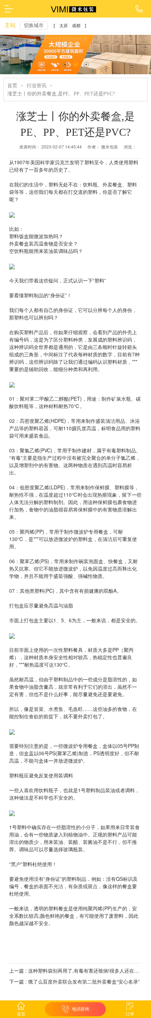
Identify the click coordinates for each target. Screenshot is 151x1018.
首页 (12, 85)
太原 (63, 25)
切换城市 (34, 25)
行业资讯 (36, 85)
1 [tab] (65, 64)
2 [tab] (75, 64)
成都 (76, 25)
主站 (10, 25)
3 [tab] (86, 64)
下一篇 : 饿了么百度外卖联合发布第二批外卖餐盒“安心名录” (74, 981)
